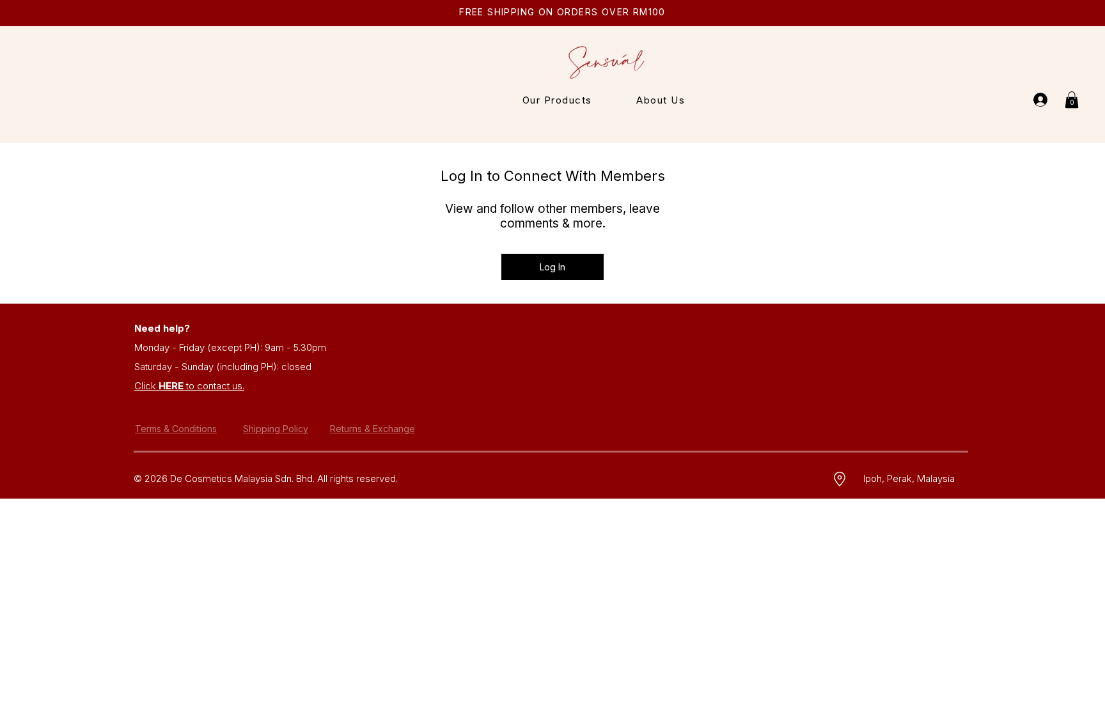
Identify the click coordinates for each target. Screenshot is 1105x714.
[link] (1072, 99)
